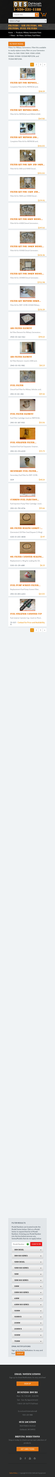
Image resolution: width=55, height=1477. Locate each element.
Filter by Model (17, 44)
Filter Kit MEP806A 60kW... (25, 110)
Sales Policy (13, 1473)
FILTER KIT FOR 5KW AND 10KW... (27, 164)
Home (10, 33)
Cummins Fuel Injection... (24, 499)
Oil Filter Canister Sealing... (26, 557)
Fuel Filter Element (21, 414)
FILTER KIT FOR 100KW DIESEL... (27, 246)
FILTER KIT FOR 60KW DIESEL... (26, 219)
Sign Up (20, 1353)
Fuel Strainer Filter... (23, 442)
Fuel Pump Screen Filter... (25, 585)
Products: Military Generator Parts (28, 33)
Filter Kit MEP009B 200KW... (25, 301)
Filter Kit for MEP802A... (24, 83)
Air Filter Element (21, 328)
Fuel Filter (16, 385)
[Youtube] (30, 1458)
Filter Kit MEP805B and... (24, 137)
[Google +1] (20, 1458)
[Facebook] (25, 1458)
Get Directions (27, 1449)
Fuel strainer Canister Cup (26, 614)
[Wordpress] (34, 1458)
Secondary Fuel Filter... (24, 471)
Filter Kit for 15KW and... (25, 192)
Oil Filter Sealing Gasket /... (26, 528)
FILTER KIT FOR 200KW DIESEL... (27, 274)
